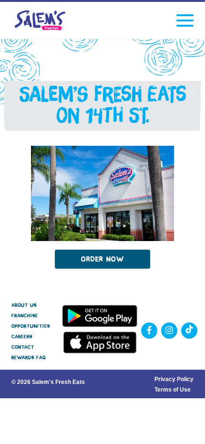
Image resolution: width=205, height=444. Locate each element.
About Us (24, 305)
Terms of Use (172, 389)
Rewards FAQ (28, 357)
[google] (189, 331)
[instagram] (169, 331)
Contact (22, 347)
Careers (21, 336)
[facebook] (149, 331)
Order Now (102, 259)
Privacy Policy (174, 379)
